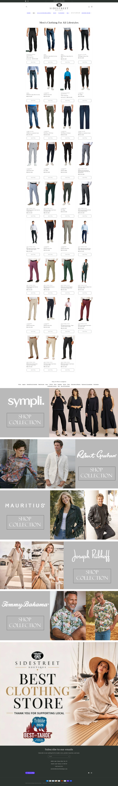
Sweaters (60, 384)
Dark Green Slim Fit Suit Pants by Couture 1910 (50, 211)
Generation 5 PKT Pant (48, 133)
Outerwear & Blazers (75, 384)
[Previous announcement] (46, 1)
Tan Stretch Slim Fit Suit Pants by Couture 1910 (50, 364)
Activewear (96, 384)
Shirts (19, 384)
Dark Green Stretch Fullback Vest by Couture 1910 (84, 288)
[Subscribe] (68, 756)
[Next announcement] (72, 1)
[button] (26, 6)
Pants (55, 384)
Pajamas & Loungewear (87, 384)
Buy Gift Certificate (65, 386)
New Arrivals (41, 384)
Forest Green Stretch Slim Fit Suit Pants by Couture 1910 (66, 288)
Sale (59, 386)
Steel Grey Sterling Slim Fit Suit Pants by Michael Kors (84, 211)
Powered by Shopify (38, 783)
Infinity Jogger (64, 170)
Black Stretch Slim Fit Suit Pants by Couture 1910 (67, 364)
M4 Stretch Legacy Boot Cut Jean (50, 56)
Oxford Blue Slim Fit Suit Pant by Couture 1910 (33, 211)
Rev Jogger (80, 94)
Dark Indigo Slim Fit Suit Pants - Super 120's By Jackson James (84, 249)
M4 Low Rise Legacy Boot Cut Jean (67, 57)
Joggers (24, 384)
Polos (68, 384)
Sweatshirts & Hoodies (32, 384)
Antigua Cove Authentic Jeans (32, 133)
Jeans (46, 384)
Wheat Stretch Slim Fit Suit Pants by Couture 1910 (31, 364)
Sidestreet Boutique (31, 783)
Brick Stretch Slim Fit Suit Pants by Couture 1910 (84, 326)
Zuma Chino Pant (30, 170)
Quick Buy (33, 62)
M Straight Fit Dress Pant (83, 56)
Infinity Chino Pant (48, 94)
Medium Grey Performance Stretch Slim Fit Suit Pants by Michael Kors (84, 171)
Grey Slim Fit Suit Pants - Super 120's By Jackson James (67, 326)
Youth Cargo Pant (64, 95)
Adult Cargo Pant (29, 57)
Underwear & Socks (52, 386)
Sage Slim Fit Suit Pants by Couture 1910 (49, 288)
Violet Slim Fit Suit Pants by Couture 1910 (32, 288)
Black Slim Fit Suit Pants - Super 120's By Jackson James (33, 249)
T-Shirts (51, 384)
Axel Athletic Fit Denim (65, 133)
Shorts (64, 384)
